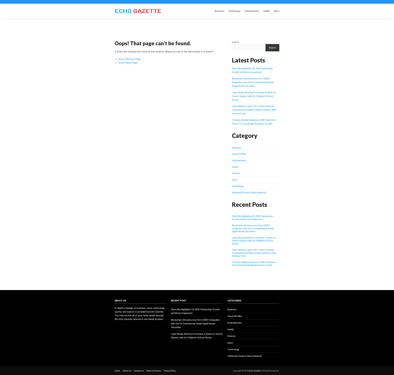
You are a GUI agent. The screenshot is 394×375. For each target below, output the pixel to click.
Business (219, 11)
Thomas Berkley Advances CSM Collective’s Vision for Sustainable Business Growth (254, 264)
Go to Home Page (127, 62)
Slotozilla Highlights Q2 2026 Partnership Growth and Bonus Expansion (252, 218)
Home (117, 371)
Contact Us (139, 371)
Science (236, 173)
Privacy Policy (169, 371)
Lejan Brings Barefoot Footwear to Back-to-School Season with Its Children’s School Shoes (254, 96)
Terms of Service (153, 371)
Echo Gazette (255, 371)
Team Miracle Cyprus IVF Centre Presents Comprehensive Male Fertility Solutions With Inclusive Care (254, 110)
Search (235, 42)
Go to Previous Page (129, 59)
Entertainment (252, 11)
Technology (234, 11)
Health (266, 11)
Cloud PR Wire (239, 154)
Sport (276, 11)
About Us (127, 371)
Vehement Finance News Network (249, 192)
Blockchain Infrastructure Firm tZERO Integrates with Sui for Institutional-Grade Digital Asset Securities (253, 82)
